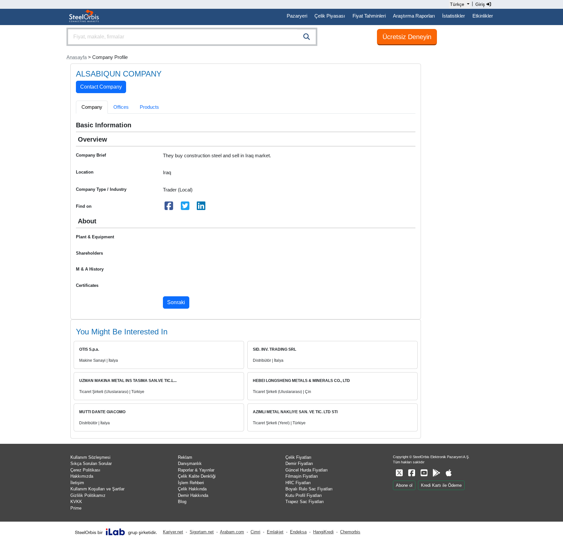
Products (149, 107)
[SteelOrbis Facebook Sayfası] (411, 473)
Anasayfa (76, 57)
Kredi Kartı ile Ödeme (441, 485)
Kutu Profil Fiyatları (303, 495)
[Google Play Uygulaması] (436, 473)
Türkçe (457, 4)
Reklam (185, 457)
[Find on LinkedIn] (201, 207)
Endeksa (298, 531)
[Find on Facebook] (169, 207)
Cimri (255, 531)
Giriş (480, 4)
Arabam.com (232, 531)
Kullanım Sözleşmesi (90, 457)
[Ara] (306, 37)
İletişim (77, 482)
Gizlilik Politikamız (88, 495)
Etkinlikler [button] (482, 16)
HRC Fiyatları (298, 482)
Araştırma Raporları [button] (414, 16)
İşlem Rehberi (191, 482)
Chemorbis (350, 531)
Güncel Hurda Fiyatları (306, 470)
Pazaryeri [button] (297, 16)
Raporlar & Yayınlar (196, 470)
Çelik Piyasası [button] (329, 16)
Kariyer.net (173, 531)
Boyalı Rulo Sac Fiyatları (309, 488)
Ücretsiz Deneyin (407, 36)
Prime (75, 508)
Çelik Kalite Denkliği (197, 476)
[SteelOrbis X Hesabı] (399, 473)
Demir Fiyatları (299, 463)
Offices (121, 107)
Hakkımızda (81, 476)
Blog (182, 501)
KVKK (76, 501)
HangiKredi (323, 531)
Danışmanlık (190, 463)
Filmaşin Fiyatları (301, 476)
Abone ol (404, 485)
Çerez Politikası (85, 470)
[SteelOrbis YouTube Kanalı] (424, 473)
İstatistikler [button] (453, 16)
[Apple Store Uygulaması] (449, 473)
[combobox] (192, 37)
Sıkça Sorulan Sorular (91, 463)
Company (91, 107)
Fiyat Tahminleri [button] (369, 16)
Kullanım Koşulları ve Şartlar (97, 488)
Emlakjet (275, 531)
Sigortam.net (202, 531)
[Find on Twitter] (185, 207)
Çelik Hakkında (192, 488)
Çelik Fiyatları (298, 457)
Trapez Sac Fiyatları (304, 501)
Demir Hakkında (193, 495)
